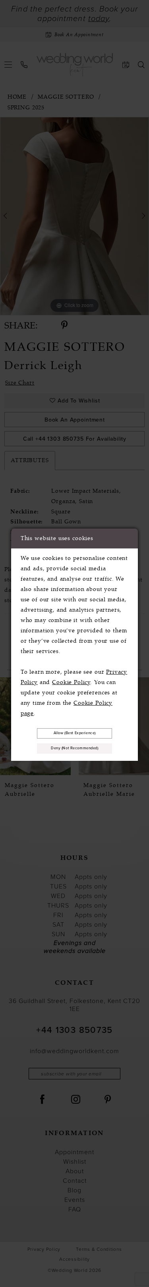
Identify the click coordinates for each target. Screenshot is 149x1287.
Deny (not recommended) (75, 748)
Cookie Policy (71, 682)
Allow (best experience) (75, 733)
